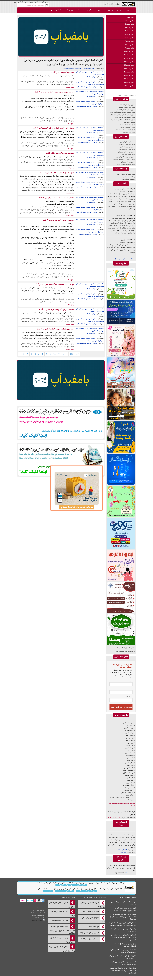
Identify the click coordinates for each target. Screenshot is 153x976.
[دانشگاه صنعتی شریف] (121, 312)
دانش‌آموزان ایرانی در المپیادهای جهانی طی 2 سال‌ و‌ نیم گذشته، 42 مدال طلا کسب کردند (123, 970)
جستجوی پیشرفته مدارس (128, 179)
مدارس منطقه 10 (129, 51)
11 (59, 354)
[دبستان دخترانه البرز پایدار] (121, 341)
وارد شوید (123, 852)
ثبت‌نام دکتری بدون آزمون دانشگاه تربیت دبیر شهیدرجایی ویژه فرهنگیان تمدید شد (122, 924)
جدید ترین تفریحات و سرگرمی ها (94, 897)
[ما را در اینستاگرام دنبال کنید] (39, 900)
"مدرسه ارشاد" (56, 153)
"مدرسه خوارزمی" (51, 197)
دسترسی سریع (120, 10)
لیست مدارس (101, 10)
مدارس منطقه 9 (129, 48)
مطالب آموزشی (91, 10)
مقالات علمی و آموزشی (67, 897)
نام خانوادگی (128, 696)
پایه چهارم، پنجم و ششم (86, 891)
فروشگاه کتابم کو (59, 10)
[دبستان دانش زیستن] (121, 283)
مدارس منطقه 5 (129, 34)
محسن (70, 220)
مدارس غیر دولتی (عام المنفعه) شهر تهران (124, 159)
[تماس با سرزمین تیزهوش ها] (23, 900)
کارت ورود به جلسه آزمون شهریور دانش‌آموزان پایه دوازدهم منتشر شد (124, 909)
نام (131, 688)
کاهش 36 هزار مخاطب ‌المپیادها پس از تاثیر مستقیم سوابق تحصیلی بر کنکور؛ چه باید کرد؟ (122, 916)
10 (54, 354)
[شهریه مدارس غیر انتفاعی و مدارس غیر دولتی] (61, 459)
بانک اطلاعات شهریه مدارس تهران (126, 174)
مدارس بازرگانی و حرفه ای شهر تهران (125, 130)
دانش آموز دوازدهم (120, 189)
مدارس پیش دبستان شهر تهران (126, 107)
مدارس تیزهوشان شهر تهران (127, 142)
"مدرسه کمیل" (61, 72)
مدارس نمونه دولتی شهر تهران (127, 149)
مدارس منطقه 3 (129, 27)
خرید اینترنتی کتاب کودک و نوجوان (125, 651)
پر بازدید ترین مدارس (129, 177)
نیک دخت (122, 242)
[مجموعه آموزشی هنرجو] (121, 598)
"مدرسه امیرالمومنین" (46, 284)
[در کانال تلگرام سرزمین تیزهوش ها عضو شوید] (43, 900)
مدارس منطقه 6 (129, 38)
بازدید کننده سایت (120, 216)
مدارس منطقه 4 (129, 31)
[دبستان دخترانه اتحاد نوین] (121, 565)
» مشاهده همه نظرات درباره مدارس (124, 259)
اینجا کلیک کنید (122, 850)
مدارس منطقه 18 (129, 79)
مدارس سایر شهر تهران (129, 132)
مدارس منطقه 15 (129, 68)
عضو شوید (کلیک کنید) (114, 818)
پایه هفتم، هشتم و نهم (64, 891)
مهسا (71, 172)
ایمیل (130, 680)
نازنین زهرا (122, 240)
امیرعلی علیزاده (67, 329)
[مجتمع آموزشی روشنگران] (121, 437)
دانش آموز (69, 197)
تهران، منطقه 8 (91, 77)
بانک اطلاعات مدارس (88, 68)
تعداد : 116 (74, 354)
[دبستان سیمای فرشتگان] (121, 373)
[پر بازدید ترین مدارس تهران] (61, 423)
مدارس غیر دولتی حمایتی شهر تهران (125, 157)
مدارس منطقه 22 (129, 86)
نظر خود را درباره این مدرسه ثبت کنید (87, 87)
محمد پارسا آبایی (66, 92)
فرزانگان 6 (122, 192)
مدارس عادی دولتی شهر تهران (127, 144)
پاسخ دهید (70, 87)
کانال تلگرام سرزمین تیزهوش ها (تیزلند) (71, 885)
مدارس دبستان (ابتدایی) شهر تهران (125, 110)
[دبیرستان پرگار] (121, 469)
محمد (71, 309)
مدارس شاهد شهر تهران (128, 154)
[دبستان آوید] (121, 533)
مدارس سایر (130, 17)
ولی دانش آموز (67, 284)
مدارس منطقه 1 (129, 21)
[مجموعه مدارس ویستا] (121, 630)
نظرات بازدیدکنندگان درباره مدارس (72, 68)
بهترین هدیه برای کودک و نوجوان (125, 648)
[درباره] (29, 900)
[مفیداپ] (61, 37)
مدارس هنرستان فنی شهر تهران (126, 125)
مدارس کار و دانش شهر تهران (127, 127)
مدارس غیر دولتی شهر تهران (127, 147)
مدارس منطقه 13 (129, 62)
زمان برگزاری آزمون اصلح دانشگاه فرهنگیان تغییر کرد (125, 944)
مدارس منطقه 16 (129, 72)
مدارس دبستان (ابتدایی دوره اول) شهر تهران (122, 112)
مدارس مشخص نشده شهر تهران (126, 164)
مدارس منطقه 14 (129, 65)
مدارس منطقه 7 (129, 41)
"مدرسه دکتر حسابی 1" (53, 172)
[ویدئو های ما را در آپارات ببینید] (35, 900)
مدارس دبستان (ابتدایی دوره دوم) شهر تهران (122, 115)
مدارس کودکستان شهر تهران (127, 105)
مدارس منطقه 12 (129, 58)
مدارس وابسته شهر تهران (128, 162)
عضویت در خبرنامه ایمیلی (121, 707)
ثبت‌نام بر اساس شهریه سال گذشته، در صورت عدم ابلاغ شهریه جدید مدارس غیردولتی (123, 937)
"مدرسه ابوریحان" (46, 92)
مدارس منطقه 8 (129, 45)
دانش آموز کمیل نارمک (64, 128)
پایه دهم (48, 891)
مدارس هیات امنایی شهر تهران (126, 152)
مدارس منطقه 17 (129, 75)
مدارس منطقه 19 (129, 82)
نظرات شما (81, 10)
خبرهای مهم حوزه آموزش (128, 897)
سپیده (70, 153)
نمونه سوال (111, 10)
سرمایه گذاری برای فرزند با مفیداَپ (76, 507)
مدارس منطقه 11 (129, 55)
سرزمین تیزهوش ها (112, 4)
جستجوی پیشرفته (70, 10)
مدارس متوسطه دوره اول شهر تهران (125, 117)
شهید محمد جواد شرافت (118, 218)
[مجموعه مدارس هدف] (121, 405)
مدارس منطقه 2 (129, 24)
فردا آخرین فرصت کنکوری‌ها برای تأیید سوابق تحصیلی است (123, 963)
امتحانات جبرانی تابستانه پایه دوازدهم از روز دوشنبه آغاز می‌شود (123, 951)
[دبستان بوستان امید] (121, 501)
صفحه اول (130, 10)
